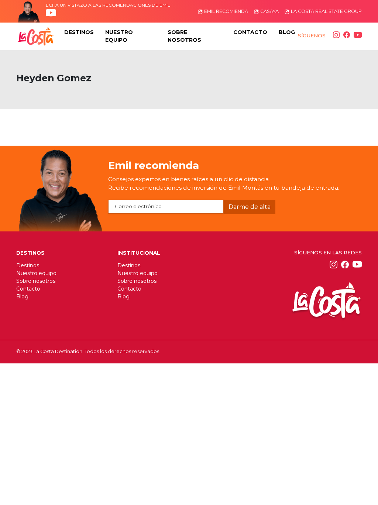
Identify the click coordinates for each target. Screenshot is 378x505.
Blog (22, 296)
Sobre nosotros (35, 281)
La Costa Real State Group (326, 11)
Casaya (269, 11)
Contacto (28, 288)
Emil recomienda (225, 11)
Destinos (27, 265)
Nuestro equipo (36, 273)
